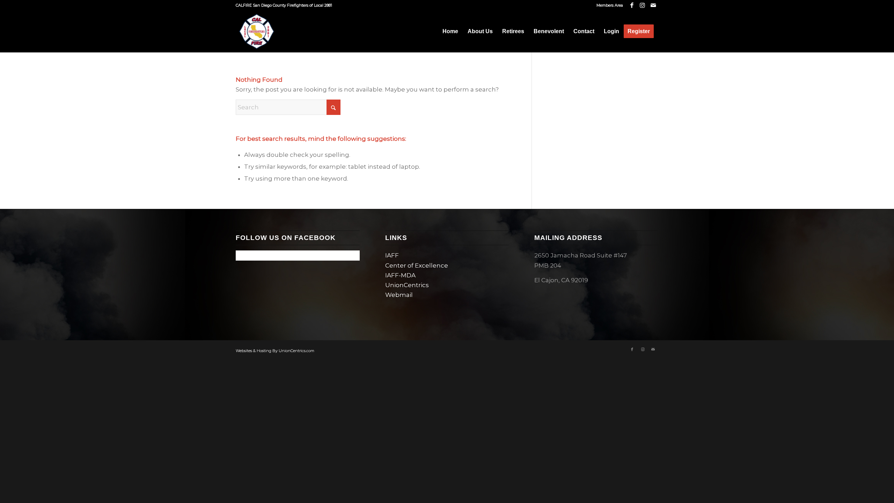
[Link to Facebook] (632, 5)
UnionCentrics (407, 285)
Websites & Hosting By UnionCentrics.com (275, 350)
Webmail (399, 294)
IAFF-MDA (400, 275)
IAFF (392, 255)
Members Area (609, 5)
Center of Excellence (416, 265)
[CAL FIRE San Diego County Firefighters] (257, 31)
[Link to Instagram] (642, 5)
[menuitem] (608, 5)
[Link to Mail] (653, 5)
